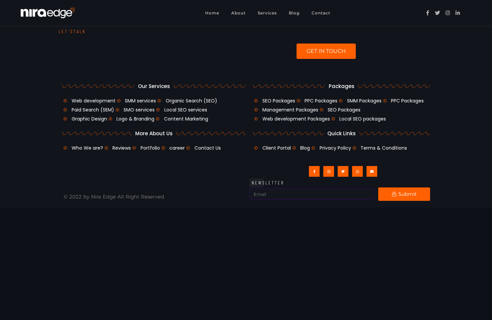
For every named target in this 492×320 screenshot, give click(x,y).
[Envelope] (371, 171)
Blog (294, 12)
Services (267, 12)
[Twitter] (343, 171)
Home (212, 12)
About (238, 12)
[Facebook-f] (314, 171)
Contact (321, 12)
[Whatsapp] (357, 171)
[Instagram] (328, 171)
